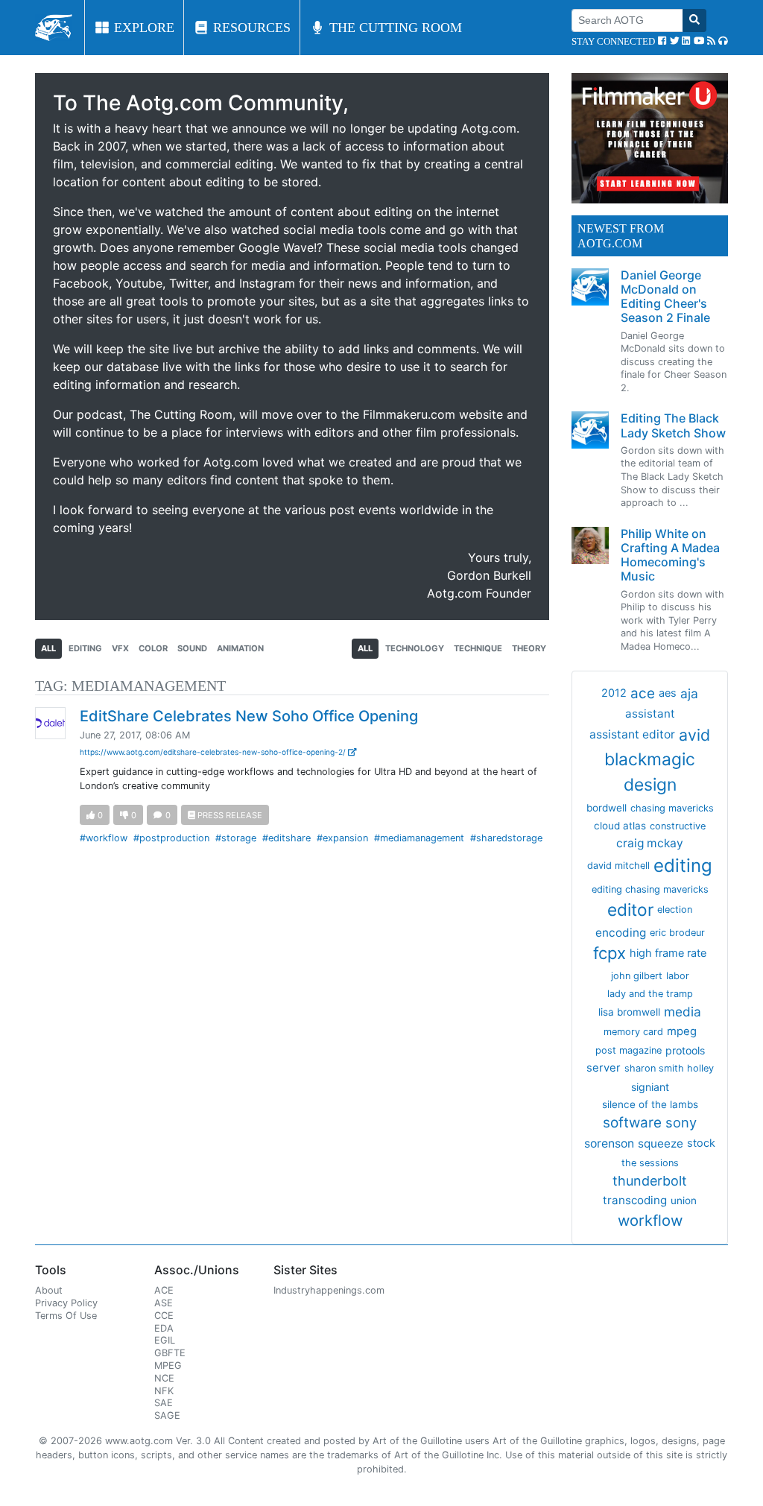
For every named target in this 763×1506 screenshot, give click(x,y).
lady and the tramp (650, 993)
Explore (142, 27)
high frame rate (668, 953)
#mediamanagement (419, 838)
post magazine (628, 1050)
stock (701, 1143)
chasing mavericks (672, 808)
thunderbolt (649, 1181)
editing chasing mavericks (650, 889)
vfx (120, 648)
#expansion (342, 838)
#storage (235, 838)
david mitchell (618, 865)
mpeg (682, 1031)
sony (681, 1122)
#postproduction (171, 838)
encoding (620, 933)
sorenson (609, 1143)
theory (529, 648)
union (684, 1200)
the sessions (650, 1162)
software (632, 1122)
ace (642, 693)
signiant (650, 1087)
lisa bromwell (629, 1012)
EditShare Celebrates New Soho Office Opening (249, 716)
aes (668, 693)
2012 (614, 693)
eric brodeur (677, 932)
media (682, 1011)
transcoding (635, 1200)
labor (677, 975)
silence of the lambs (650, 1104)
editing (85, 648)
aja (689, 693)
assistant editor (632, 734)
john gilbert (636, 975)
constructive (678, 826)
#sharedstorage (506, 838)
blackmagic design (649, 772)
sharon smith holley (669, 1068)
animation (240, 648)
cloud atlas (620, 826)
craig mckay (649, 843)
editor (630, 909)
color (153, 648)
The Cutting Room (394, 27)
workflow (650, 1220)
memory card (633, 1031)
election (674, 909)
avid (694, 734)
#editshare (286, 838)
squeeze (660, 1143)
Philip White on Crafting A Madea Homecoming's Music (670, 555)
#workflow (103, 838)
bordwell (606, 808)
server (603, 1068)
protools (685, 1050)
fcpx (609, 953)
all (48, 648)
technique (478, 648)
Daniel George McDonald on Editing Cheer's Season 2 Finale (665, 297)
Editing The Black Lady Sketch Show (673, 425)
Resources (250, 27)
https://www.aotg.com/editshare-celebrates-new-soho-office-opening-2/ (214, 751)
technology (414, 648)
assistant (650, 713)
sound (192, 648)
